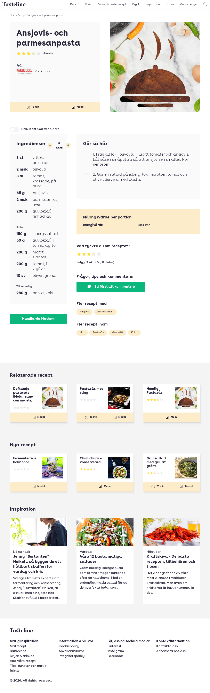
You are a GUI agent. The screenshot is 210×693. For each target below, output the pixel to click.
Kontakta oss (167, 646)
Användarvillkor (71, 651)
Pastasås (98, 332)
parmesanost (105, 312)
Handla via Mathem (38, 319)
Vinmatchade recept (112, 4)
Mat (82, 332)
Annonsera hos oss (171, 651)
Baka (88, 4)
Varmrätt (117, 332)
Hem (12, 15)
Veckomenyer (189, 4)
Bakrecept (18, 651)
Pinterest (114, 646)
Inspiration (152, 4)
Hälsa (169, 4)
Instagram (115, 651)
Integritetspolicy (71, 656)
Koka (134, 332)
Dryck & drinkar (22, 656)
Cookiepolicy (69, 646)
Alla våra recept (23, 661)
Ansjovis (84, 312)
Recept (75, 4)
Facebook (115, 656)
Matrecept (18, 646)
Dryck (136, 4)
